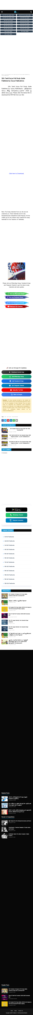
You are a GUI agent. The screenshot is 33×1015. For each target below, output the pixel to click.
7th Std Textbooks (9, 562)
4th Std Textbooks (9, 549)
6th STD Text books (24, 20)
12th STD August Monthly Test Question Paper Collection (18, 627)
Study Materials (7, 74)
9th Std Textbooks (9, 570)
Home (3, 74)
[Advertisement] (16, 721)
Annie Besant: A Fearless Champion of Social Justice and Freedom (19, 828)
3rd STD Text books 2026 (8, 17)
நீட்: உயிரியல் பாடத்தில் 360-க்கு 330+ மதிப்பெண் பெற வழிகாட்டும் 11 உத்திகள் (20, 804)
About (15, 1010)
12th (5, 416)
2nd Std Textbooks (10, 541)
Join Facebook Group (17, 381)
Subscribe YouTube (18, 390)
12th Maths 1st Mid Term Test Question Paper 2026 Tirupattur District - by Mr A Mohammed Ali (20, 442)
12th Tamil (9, 416)
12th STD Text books (24, 28)
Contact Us (20, 1010)
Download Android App (18, 372)
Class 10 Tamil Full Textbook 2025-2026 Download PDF (19, 614)
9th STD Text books (8, 26)
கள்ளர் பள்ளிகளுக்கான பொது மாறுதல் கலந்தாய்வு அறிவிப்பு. (18, 798)
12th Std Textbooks (10, 583)
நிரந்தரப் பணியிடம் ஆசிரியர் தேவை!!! (17, 600)
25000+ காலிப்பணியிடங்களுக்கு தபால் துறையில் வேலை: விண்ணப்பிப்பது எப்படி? (20, 811)
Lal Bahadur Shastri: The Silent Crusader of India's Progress (19, 835)
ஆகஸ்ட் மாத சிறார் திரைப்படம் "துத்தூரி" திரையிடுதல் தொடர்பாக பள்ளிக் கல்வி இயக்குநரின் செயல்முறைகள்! (18, 642)
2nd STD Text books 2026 (24, 15)
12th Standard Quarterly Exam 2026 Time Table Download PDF (20, 429)
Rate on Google (18, 394)
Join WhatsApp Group (18, 376)
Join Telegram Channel (18, 385)
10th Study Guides (8, 31)
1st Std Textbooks (9, 536)
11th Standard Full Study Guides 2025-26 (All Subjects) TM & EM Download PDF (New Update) (20, 608)
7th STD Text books (8, 23)
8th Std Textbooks (9, 566)
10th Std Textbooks (10, 575)
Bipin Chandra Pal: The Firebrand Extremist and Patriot (20, 820)
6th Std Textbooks (9, 558)
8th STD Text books (24, 23)
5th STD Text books (8, 20)
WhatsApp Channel (18, 515)
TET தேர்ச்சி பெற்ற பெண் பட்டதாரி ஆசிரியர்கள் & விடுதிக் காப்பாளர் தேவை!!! (20, 634)
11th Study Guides (24, 31)
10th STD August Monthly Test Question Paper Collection (18, 621)
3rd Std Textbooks (9, 545)
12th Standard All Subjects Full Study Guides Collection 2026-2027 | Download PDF (18, 595)
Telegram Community (18, 520)
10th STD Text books (24, 26)
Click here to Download (16, 173)
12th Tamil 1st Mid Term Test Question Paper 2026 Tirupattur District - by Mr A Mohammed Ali (20, 436)
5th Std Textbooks (9, 553)
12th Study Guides (8, 34)
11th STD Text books (8, 28)
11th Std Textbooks (9, 579)
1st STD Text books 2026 (8, 15)
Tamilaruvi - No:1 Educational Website (20, 1012)
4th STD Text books (24, 17)
